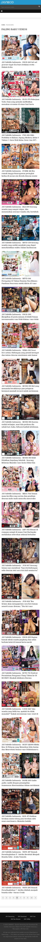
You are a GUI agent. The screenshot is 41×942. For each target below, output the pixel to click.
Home (3, 25)
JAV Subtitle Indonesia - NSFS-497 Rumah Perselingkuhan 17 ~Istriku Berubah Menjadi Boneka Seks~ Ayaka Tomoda (20, 854)
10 (31, 897)
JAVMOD (7, 2)
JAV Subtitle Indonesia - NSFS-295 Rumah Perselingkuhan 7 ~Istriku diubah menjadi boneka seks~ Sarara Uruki (20, 890)
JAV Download (22, 916)
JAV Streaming (10, 916)
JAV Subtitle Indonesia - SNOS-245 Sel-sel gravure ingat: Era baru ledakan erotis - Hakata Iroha (19, 64)
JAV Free (32, 916)
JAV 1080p (27, 919)
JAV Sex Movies (15, 919)
